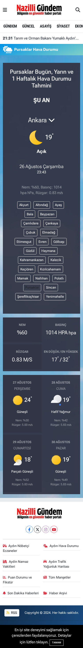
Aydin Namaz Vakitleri (16, 564)
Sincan (51, 287)
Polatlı (59, 278)
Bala (30, 214)
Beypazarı (47, 214)
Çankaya (51, 223)
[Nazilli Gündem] (41, 10)
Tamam (56, 642)
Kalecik (55, 260)
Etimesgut (24, 242)
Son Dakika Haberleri (23, 593)
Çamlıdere (31, 223)
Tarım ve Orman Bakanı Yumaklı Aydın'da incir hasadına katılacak (41, 38)
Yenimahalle (55, 297)
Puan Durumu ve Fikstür (17, 579)
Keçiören (26, 269)
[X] (37, 529)
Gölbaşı (58, 242)
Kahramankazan (31, 260)
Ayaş (58, 205)
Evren (42, 242)
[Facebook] (29, 529)
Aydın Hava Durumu (64, 546)
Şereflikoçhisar (28, 297)
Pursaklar (32, 287)
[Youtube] (54, 529)
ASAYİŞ (45, 26)
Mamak (22, 278)
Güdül (30, 251)
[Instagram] (45, 529)
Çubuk (30, 232)
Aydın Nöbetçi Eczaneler (16, 548)
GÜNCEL (28, 26)
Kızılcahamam (50, 269)
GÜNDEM (10, 26)
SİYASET (63, 26)
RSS (13, 613)
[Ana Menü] (5, 10)
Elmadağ (48, 232)
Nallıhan (41, 278)
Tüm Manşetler (60, 577)
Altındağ (42, 205)
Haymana (48, 251)
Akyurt (24, 205)
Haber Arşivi (58, 593)
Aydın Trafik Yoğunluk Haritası (56, 564)
